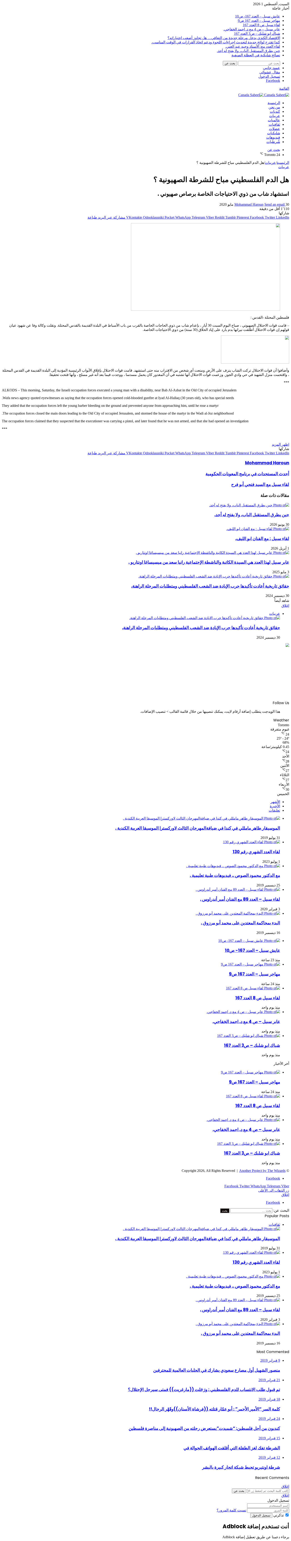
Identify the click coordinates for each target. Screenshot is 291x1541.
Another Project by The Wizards (262, 1171)
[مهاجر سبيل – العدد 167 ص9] (250, 964)
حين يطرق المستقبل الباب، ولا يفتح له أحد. (248, 51)
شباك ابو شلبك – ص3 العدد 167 (257, 33)
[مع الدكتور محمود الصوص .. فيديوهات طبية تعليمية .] (233, 866)
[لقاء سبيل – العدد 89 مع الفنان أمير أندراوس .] (238, 889)
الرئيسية (274, 103)
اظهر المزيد (280, 444)
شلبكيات (273, 133)
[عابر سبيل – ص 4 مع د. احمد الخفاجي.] (243, 1012)
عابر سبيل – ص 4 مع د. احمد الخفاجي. (251, 29)
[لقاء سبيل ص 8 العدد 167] (253, 988)
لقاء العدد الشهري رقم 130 (256, 852)
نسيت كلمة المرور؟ (231, 1510)
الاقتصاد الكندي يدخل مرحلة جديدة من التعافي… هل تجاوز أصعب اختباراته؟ (224, 38)
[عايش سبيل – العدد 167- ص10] (249, 941)
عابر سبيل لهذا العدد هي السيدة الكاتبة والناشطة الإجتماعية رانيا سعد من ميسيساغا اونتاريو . (208, 562)
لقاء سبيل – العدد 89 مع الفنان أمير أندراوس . (240, 899)
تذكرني (278, 1515)
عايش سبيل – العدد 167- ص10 (257, 16)
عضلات (274, 129)
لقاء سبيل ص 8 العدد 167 (261, 25)
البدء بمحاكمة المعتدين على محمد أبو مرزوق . (240, 923)
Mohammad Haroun (248, 204)
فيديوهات (273, 137)
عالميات (274, 120)
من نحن (274, 107)
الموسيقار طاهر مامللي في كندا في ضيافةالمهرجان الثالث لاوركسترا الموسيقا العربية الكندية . (197, 828)
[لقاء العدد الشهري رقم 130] (251, 842)
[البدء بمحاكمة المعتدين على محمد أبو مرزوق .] (238, 913)
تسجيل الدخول (261, 1515)
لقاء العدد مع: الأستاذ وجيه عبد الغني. (252, 46)
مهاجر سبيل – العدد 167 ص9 (259, 21)
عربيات (274, 116)
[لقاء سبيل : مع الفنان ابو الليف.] (257, 529)
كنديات (275, 111)
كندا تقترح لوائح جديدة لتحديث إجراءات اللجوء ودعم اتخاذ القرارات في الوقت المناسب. (215, 42)
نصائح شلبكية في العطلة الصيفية (255, 55)
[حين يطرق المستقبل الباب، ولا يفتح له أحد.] (249, 505)
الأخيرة (275, 806)
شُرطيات (273, 142)
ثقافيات (274, 124)
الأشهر (275, 802)
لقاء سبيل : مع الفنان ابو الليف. (262, 538)
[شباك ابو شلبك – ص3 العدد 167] (248, 1036)
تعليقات (274, 810)
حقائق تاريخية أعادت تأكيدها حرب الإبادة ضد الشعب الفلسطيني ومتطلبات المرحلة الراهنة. (210, 586)
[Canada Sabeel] (263, 95)
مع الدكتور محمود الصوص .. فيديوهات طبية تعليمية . (235, 875)
